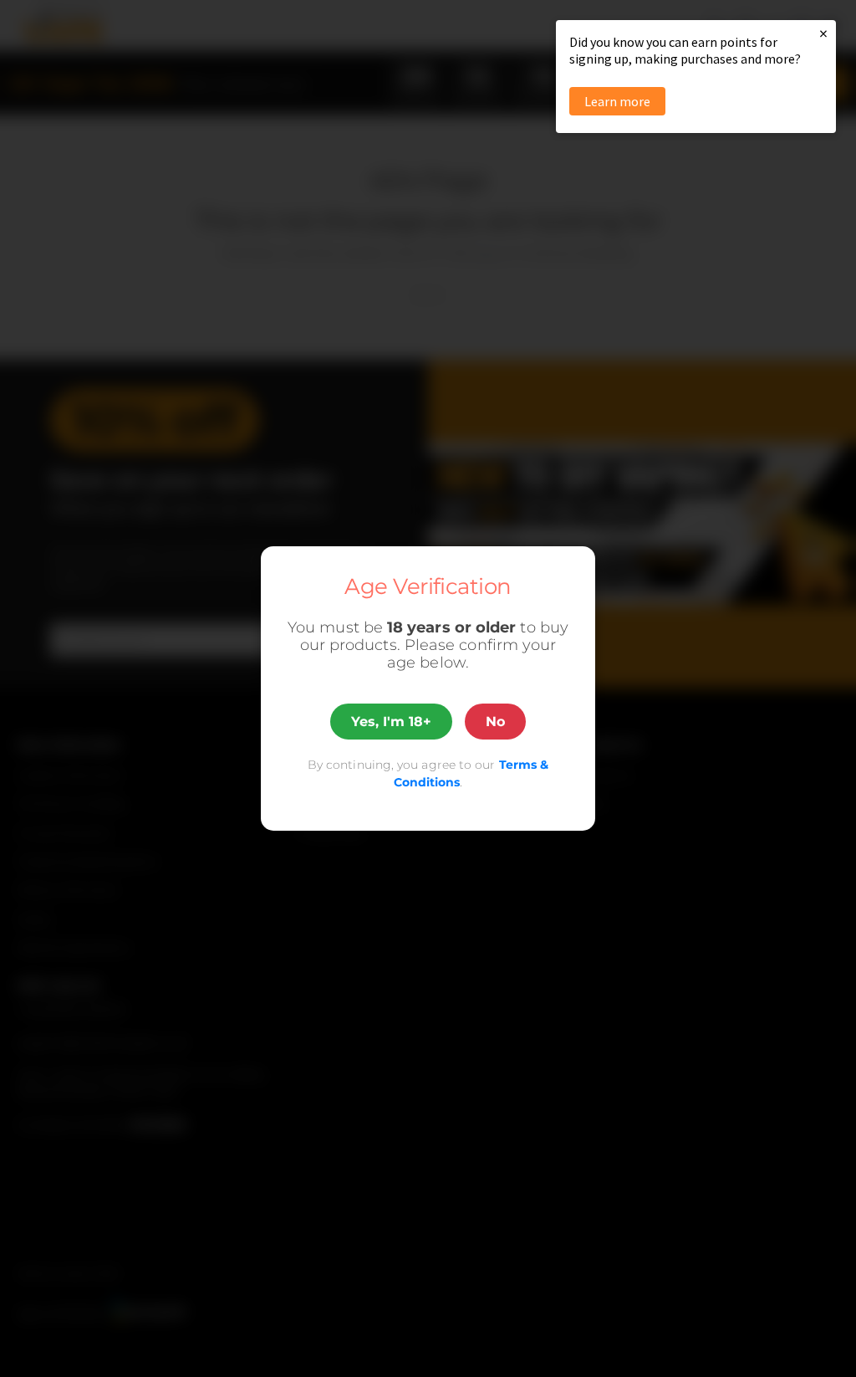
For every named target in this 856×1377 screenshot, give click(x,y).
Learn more (617, 101)
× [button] (823, 33)
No (495, 721)
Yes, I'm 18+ (391, 721)
